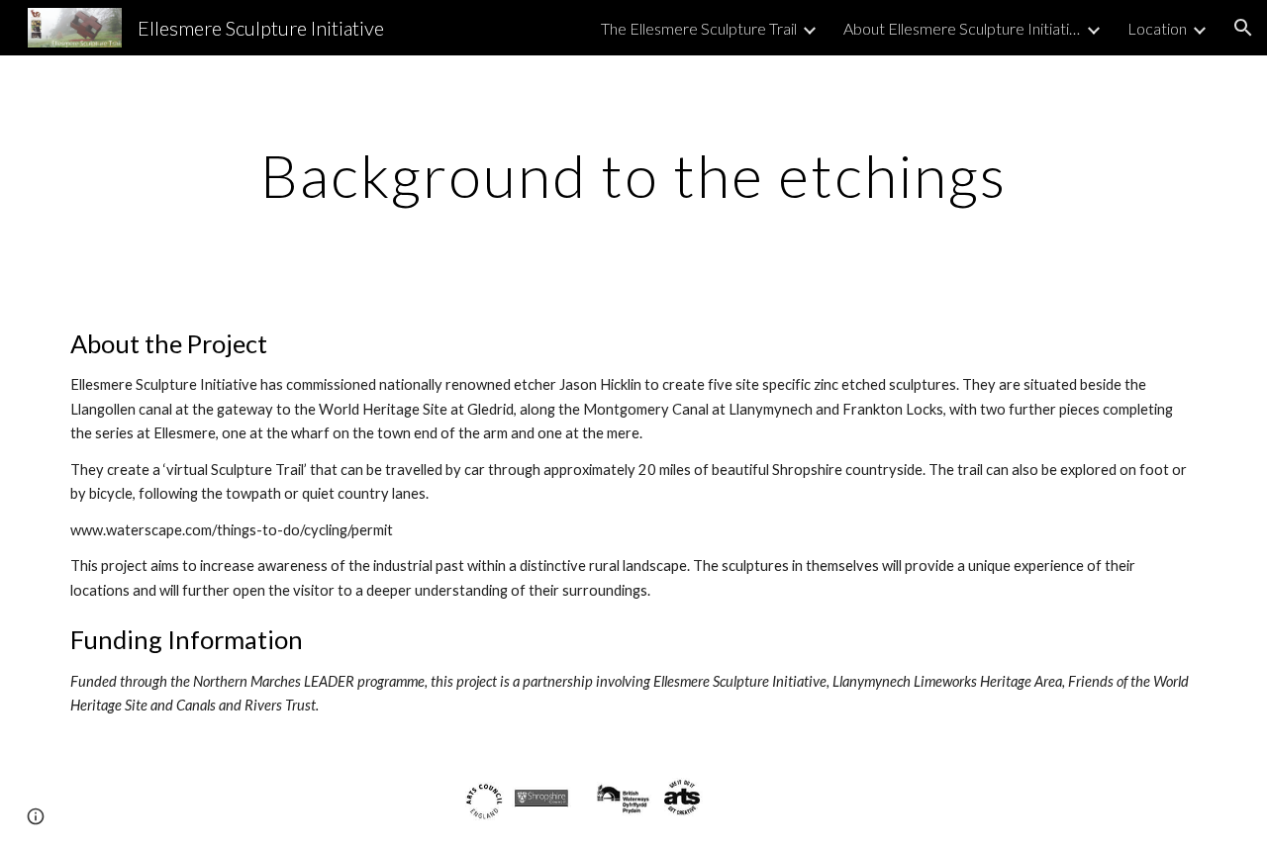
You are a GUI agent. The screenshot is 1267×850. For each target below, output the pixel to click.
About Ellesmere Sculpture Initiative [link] (962, 28)
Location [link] (1157, 28)
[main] (633, 175)
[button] (1243, 27)
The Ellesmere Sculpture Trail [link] (699, 28)
